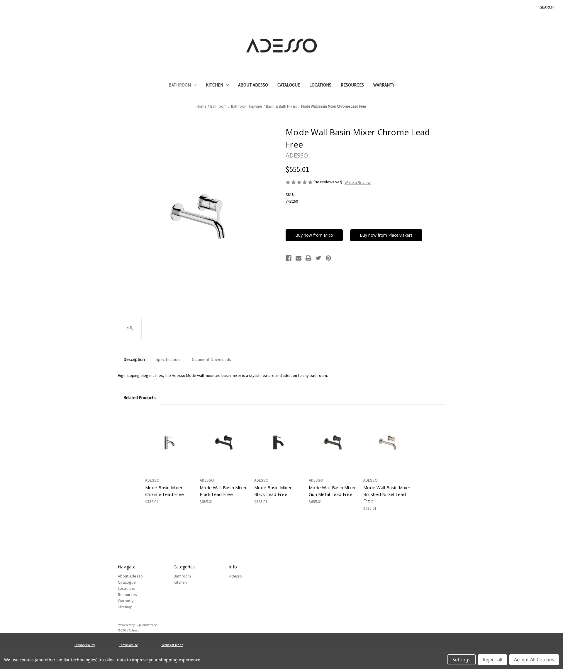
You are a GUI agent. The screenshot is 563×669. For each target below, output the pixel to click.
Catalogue (288, 85)
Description (134, 359)
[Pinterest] (328, 258)
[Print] (308, 258)
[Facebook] (288, 258)
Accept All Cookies (534, 659)
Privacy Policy (84, 645)
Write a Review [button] (358, 182)
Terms (166, 645)
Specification (168, 359)
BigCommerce (146, 625)
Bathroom (180, 85)
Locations (320, 85)
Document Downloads (210, 359)
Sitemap (125, 606)
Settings (461, 659)
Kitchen (214, 85)
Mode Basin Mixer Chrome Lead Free (164, 491)
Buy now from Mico (314, 235)
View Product (169, 442)
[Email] (298, 258)
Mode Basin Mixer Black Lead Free (273, 491)
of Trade (177, 645)
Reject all (492, 659)
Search (547, 7)
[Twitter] (318, 258)
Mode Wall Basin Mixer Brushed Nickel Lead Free (387, 494)
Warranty (383, 85)
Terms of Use (128, 645)
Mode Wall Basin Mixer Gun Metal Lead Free (332, 491)
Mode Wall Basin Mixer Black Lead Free (223, 491)
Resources (352, 85)
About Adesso (253, 85)
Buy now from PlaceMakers (386, 235)
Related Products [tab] (139, 397)
